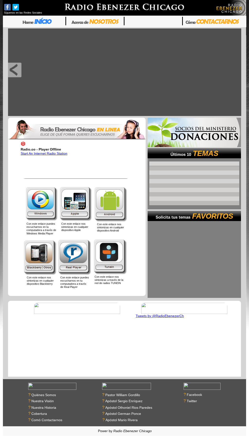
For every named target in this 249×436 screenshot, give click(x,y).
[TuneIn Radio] (110, 257)
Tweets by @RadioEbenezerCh (160, 316)
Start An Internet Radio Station (44, 153)
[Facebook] (7, 7)
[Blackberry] (40, 258)
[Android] (110, 205)
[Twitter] (15, 7)
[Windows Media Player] (41, 204)
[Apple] (75, 204)
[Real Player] (74, 257)
